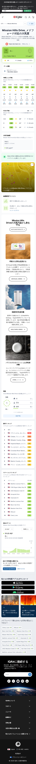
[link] (26, 17)
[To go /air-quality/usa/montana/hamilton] (18, 454)
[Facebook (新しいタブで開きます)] (8, 681)
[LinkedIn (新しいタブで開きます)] (27, 681)
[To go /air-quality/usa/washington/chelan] (18, 436)
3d (28, 110)
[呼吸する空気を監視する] (18, 246)
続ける (27, 10)
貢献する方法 (21, 568)
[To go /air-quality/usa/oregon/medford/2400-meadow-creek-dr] (18, 491)
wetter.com (20, 412)
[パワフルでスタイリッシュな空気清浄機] (18, 347)
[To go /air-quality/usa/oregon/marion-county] (18, 461)
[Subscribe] (30, 674)
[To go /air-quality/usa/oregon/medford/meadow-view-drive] (18, 508)
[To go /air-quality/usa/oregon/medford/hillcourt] (18, 512)
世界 (2, 23)
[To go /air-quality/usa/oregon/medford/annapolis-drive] (18, 494)
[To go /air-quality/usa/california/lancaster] (18, 447)
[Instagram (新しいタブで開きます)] (22, 681)
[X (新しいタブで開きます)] (13, 681)
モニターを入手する (14, 210)
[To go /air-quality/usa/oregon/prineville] (18, 433)
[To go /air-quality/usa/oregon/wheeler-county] (18, 440)
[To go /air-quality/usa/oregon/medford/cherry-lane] (18, 515)
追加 (32, 23)
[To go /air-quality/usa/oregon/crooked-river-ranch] (18, 450)
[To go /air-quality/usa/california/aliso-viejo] (18, 464)
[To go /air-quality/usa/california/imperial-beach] (18, 443)
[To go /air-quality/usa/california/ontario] (18, 457)
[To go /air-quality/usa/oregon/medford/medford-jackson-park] (18, 501)
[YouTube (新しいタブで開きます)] (18, 681)
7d (32, 110)
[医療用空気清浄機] (18, 297)
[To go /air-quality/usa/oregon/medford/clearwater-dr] (18, 498)
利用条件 (18, 753)
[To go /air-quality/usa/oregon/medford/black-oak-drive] (18, 505)
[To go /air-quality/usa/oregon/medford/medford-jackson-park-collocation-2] (18, 484)
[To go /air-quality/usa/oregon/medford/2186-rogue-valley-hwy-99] (18, 487)
